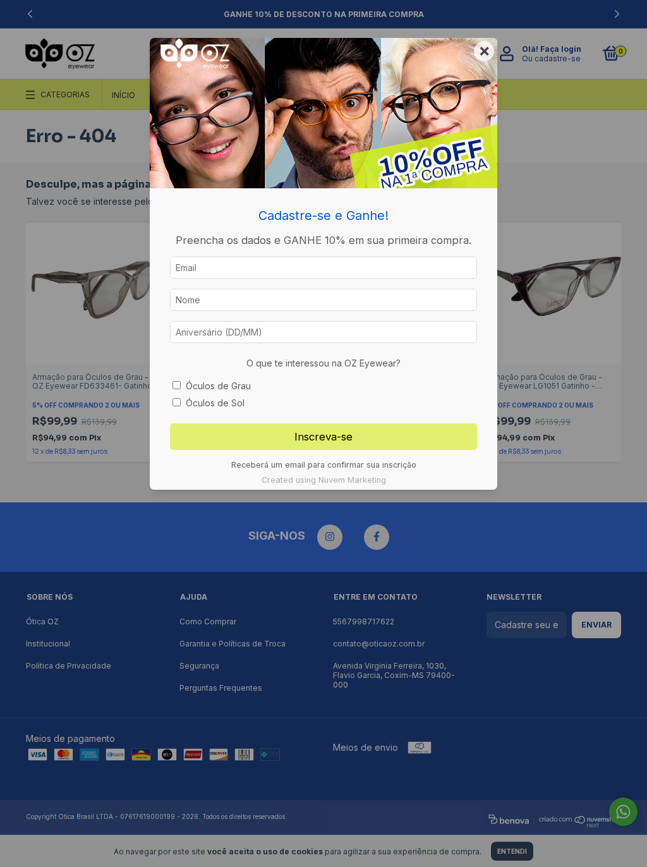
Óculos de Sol (215, 402)
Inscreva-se (323, 436)
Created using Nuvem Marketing (324, 480)
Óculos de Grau (218, 385)
